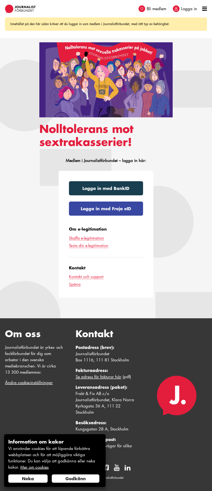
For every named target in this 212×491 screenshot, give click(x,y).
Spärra (75, 284)
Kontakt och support (86, 276)
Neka (28, 478)
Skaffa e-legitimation (86, 238)
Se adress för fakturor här (98, 376)
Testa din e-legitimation (88, 245)
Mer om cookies (34, 467)
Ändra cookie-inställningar (29, 382)
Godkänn (75, 478)
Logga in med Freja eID (106, 208)
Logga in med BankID (105, 188)
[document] (54, 460)
